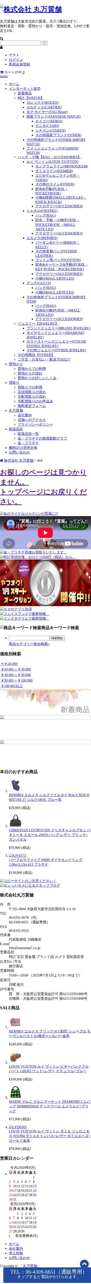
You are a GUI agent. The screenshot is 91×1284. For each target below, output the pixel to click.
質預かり (16, 364)
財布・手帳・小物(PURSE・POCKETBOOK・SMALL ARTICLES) (57, 224)
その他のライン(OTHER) (54, 184)
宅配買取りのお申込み (35, 401)
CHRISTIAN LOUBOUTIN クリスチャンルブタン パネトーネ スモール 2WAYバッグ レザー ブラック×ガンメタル (50, 834)
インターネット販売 (25, 88)
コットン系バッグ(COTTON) (58, 260)
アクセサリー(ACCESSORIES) (59, 206)
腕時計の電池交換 (23, 448)
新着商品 (25, 93)
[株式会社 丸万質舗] (31, 9)
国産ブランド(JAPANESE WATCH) (54, 116)
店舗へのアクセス (32, 420)
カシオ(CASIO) (47, 126)
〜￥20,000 (9, 664)
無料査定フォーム (32, 406)
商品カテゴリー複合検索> (29, 644)
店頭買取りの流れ (32, 392)
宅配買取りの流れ (32, 396)
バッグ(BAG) (45, 215)
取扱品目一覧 (28, 434)
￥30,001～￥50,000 (16, 675)
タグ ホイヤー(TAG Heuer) (47, 112)
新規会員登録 (19, 64)
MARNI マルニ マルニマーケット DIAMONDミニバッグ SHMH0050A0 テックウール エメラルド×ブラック (49, 1106)
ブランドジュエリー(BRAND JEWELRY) (58, 328)
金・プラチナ (28, 443)
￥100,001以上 (12, 686)
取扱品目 (16, 429)
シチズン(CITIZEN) (50, 130)
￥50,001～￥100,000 (16, 680)
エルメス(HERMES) (42, 238)
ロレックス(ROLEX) (43, 102)
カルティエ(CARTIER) (44, 107)
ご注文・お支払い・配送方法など (44, 359)
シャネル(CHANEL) (42, 211)
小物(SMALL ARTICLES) (54, 278)
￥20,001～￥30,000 (16, 669)
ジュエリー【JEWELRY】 (38, 323)
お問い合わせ (19, 452)
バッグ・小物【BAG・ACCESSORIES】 (49, 157)
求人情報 (16, 1253)
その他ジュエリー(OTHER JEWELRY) (56, 350)
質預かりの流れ (30, 373)
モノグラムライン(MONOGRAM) (61, 166)
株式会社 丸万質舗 (18, 460)
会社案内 (25, 415)
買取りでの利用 (30, 387)
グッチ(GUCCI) (39, 283)
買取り (14, 382)
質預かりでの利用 (32, 369)
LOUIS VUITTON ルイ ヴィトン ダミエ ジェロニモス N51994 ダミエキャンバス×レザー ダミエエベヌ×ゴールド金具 (50, 1135)
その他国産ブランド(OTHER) (58, 135)
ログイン (16, 60)
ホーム (14, 84)
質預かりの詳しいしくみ (37, 378)
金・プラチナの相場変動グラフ (42, 438)
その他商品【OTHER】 (36, 355)
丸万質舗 (16, 410)
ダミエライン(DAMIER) (54, 171)
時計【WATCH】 (31, 98)
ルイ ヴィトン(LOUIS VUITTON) (52, 161)
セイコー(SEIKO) (48, 121)
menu (4, 76)
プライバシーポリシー (35, 424)
